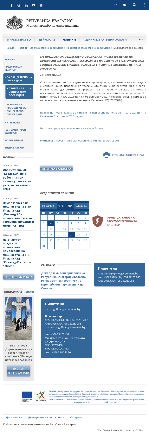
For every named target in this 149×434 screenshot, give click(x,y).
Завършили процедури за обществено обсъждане (16, 109)
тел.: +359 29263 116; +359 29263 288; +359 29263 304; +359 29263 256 (119, 279)
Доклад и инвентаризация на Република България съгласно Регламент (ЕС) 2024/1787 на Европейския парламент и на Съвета (63, 280)
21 (71, 234)
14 (71, 229)
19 (57, 234)
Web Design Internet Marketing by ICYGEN (120, 430)
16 (85, 229)
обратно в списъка (56, 168)
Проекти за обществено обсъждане (88, 47)
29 (78, 240)
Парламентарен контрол (15, 131)
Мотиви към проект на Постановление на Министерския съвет (79, 140)
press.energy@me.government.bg (118, 273)
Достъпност (14, 417)
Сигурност (77, 417)
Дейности (47, 39)
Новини (69, 39)
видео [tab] (29, 292)
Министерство (19, 39)
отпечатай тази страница (128, 154)
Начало (10, 47)
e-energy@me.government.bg (62, 309)
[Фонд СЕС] (114, 220)
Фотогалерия (13, 140)
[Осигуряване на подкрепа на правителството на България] (83, 397)
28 (71, 240)
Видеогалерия (14, 147)
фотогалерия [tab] (13, 292)
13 (64, 229)
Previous (8, 312)
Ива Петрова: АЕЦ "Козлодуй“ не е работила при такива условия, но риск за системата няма (17, 179)
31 (43, 246)
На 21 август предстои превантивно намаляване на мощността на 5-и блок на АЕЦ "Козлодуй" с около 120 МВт (17, 253)
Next (28, 312)
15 (78, 229)
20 (64, 234)
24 (43, 240)
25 (51, 240)
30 (85, 240)
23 (85, 234)
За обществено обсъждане (46, 47)
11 (51, 229)
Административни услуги (105, 39)
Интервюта (12, 122)
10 (43, 229)
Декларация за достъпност (46, 417)
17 (43, 234)
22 (78, 234)
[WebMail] (125, 5)
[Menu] (141, 40)
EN (116, 5)
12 (57, 229)
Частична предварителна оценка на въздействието (73, 128)
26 (57, 240)
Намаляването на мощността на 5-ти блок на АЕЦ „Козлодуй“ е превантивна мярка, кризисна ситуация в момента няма (18, 214)
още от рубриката (19, 277)
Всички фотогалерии (18, 371)
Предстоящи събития (13, 68)
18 (51, 234)
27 (64, 240)
